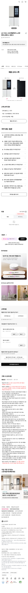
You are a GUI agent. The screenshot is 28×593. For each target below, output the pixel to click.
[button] (19, 1)
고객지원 (26, 66)
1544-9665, (21, 532)
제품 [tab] (8, 216)
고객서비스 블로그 (13, 572)
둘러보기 (16, 272)
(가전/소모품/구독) (19, 528)
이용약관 (8, 507)
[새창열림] (3, 578)
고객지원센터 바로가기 (14, 364)
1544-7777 (9, 533)
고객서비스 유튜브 (5, 572)
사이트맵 (3, 507)
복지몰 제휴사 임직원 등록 (17, 513)
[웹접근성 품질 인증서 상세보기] (20, 582)
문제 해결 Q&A (7, 316)
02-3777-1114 (12, 524)
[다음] (16, 28)
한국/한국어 (4, 575)
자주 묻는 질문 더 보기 (14, 194)
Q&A (13, 66)
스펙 (3, 66)
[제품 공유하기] (26, 33)
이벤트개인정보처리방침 (14, 509)
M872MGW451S (6, 37)
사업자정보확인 (5, 551)
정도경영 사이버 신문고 (16, 515)
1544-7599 (19, 530)
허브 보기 (17, 276)
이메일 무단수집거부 (15, 507)
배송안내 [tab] (3, 379)
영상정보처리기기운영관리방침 (8, 511)
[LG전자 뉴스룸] (15, 578)
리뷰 (7, 66)
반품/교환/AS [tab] (9, 379)
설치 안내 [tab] (16, 379)
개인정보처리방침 (5, 509)
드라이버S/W (20, 316)
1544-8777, (17, 535)
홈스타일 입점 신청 (5, 517)
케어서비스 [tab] (20, 216)
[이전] (12, 28)
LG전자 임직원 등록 (19, 511)
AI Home (19, 66)
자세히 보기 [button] (16, 324)
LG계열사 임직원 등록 (6, 513)
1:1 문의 (3, 526)
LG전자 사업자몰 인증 (6, 515)
